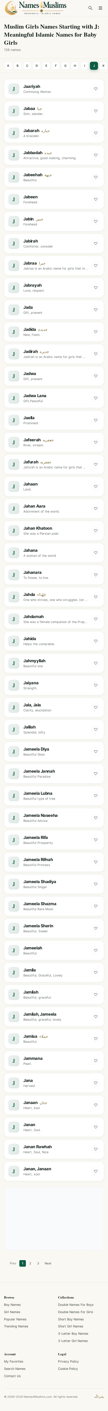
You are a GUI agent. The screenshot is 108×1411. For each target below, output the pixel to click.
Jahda (29, 594)
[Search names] (90, 8)
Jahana (30, 550)
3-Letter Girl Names (73, 1341)
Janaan (30, 1102)
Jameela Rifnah (38, 859)
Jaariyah (31, 86)
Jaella (29, 417)
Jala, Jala (32, 704)
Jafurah (30, 461)
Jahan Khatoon (37, 528)
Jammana (32, 1058)
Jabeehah (32, 174)
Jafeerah (32, 439)
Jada (28, 307)
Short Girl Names (70, 1326)
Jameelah (32, 947)
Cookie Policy (68, 1369)
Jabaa (29, 108)
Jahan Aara (34, 506)
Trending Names (16, 1326)
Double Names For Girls (75, 1312)
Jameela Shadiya (39, 881)
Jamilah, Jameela (39, 1014)
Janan (29, 1124)
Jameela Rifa (35, 837)
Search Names (15, 1369)
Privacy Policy (68, 1361)
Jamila (29, 969)
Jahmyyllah (34, 660)
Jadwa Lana (34, 395)
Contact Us (12, 1376)
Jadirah (30, 351)
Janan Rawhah (37, 1146)
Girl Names (12, 1312)
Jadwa (29, 373)
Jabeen (30, 196)
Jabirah (30, 240)
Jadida (29, 329)
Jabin (28, 218)
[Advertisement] (54, 1218)
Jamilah (30, 992)
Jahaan (30, 483)
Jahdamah (33, 616)
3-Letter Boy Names (73, 1333)
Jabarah (31, 130)
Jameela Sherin (38, 925)
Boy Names (12, 1305)
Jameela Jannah (39, 771)
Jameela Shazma (39, 903)
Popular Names (15, 1319)
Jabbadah (32, 152)
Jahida (29, 638)
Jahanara (32, 572)
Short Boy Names (71, 1319)
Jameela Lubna (37, 793)
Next (48, 1263)
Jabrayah (32, 285)
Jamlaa (30, 1036)
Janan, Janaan (37, 1168)
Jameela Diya (36, 749)
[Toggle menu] (100, 8)
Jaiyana (30, 682)
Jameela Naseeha (40, 815)
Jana (28, 1080)
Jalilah (29, 726)
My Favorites (13, 1361)
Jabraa (30, 263)
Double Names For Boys (76, 1305)
